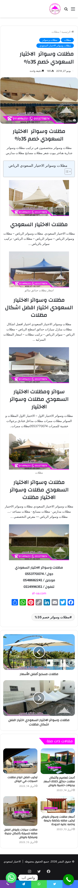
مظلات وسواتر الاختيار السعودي (55, 45)
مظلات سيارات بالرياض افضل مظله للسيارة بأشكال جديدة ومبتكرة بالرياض (20, 833)
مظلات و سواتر (49, 39)
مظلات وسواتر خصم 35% (52, 617)
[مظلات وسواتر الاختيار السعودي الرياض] (55, 9)
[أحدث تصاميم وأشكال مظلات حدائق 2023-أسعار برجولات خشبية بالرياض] (58, 761)
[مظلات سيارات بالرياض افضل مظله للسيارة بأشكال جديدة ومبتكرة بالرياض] (20, 811)
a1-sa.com (39, 593)
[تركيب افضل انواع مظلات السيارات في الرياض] (20, 760)
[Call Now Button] (68, 879)
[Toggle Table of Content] (66, 171)
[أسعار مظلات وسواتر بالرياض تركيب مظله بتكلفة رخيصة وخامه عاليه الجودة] (58, 804)
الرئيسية (66, 31)
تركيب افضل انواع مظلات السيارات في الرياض (22, 779)
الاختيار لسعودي (12, 861)
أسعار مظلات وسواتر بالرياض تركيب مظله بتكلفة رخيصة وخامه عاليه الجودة (58, 820)
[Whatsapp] (11, 877)
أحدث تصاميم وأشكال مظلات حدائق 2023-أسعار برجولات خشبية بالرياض (59, 781)
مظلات (55, 31)
